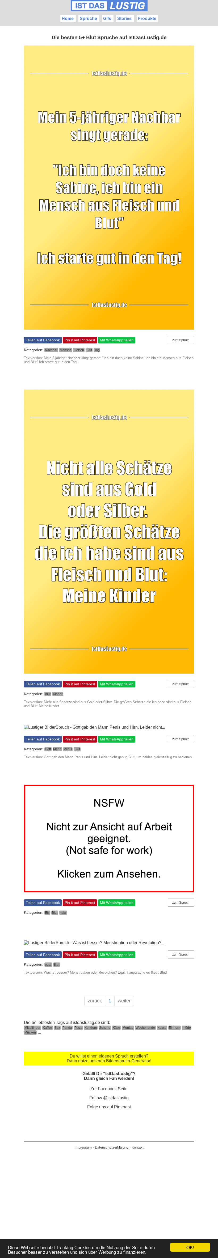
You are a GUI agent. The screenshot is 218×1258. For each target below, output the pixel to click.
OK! (190, 1247)
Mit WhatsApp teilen (116, 340)
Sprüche (88, 18)
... (39, 1032)
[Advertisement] (109, 1212)
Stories (124, 18)
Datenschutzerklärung (111, 1147)
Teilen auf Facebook (43, 340)
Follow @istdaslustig (109, 1098)
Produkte (147, 18)
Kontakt (138, 1147)
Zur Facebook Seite (109, 1089)
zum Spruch (181, 340)
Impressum (83, 1147)
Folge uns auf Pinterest (109, 1107)
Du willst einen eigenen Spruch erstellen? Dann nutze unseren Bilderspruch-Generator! (109, 1058)
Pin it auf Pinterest (80, 340)
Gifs (107, 18)
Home (68, 18)
